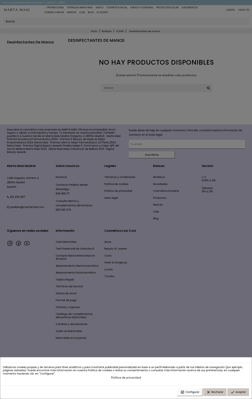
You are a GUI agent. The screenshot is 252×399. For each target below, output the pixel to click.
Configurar (189, 392)
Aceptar (238, 392)
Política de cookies (100, 370)
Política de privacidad (126, 377)
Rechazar (214, 392)
